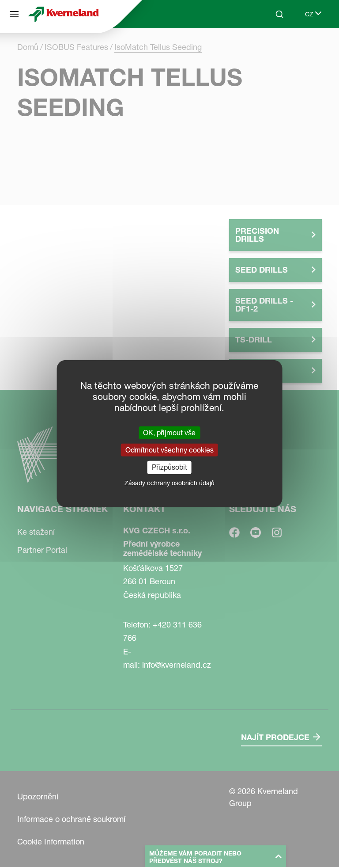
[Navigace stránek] (14, 14)
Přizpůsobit (169, 467)
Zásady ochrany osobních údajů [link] (169, 483)
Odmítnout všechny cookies (169, 449)
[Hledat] (273, 48)
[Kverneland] (63, 14)
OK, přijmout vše (169, 432)
